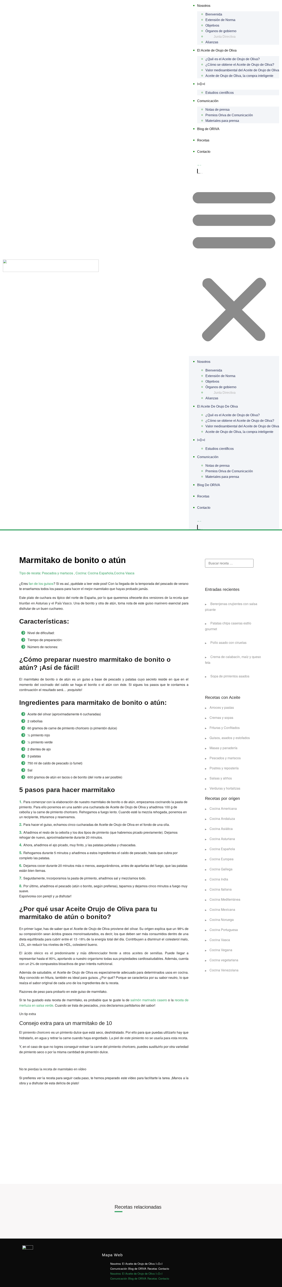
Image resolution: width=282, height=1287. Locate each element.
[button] (234, 264)
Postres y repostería (224, 768)
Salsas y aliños (221, 778)
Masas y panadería (223, 747)
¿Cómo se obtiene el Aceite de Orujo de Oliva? (239, 64)
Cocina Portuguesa (224, 929)
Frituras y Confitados (225, 727)
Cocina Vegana (221, 949)
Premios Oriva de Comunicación (229, 115)
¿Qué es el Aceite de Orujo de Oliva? (232, 59)
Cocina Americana (223, 808)
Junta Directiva (225, 36)
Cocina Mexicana (222, 909)
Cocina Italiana (221, 889)
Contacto (203, 151)
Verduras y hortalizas (225, 788)
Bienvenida (213, 14)
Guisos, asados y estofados (230, 737)
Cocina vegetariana (224, 960)
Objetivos (212, 25)
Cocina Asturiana (222, 838)
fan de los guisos (41, 583)
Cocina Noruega (222, 919)
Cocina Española (222, 848)
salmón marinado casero (148, 1000)
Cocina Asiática (221, 828)
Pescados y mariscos (225, 758)
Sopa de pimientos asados (229, 676)
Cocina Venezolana (224, 970)
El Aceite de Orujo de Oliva (217, 50)
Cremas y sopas (221, 717)
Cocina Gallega (221, 869)
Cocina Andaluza (222, 818)
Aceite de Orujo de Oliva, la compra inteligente (239, 76)
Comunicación (207, 101)
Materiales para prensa (222, 120)
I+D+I (201, 84)
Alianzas (211, 42)
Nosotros (203, 5)
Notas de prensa (217, 109)
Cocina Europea (221, 859)
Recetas (203, 140)
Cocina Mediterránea (225, 899)
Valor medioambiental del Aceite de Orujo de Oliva (242, 70)
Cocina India (219, 879)
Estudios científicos (219, 92)
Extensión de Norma (220, 20)
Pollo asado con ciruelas (228, 642)
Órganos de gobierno (220, 31)
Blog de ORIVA (208, 129)
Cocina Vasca (220, 939)
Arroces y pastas (222, 707)
